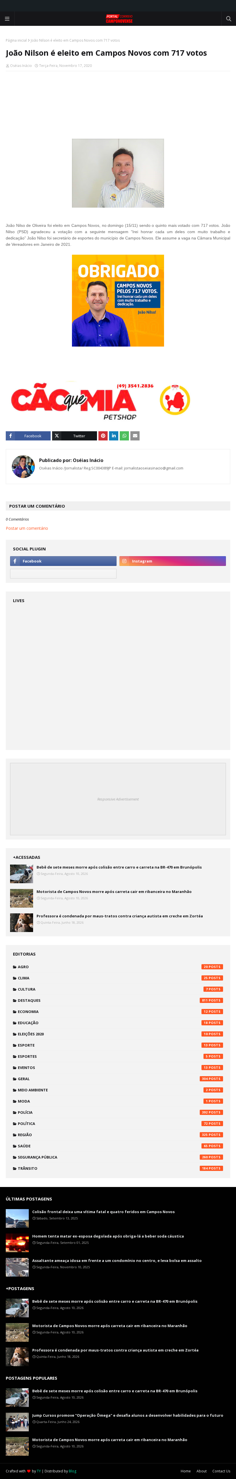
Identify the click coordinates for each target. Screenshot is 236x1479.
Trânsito (113, 1168)
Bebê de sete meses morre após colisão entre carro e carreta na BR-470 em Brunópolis (119, 867)
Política (113, 1123)
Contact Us (221, 1471)
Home (186, 1471)
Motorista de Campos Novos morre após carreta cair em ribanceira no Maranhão (114, 891)
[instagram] (172, 561)
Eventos (113, 1067)
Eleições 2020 (113, 1034)
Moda (113, 1101)
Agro (113, 966)
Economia (113, 1011)
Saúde (113, 1146)
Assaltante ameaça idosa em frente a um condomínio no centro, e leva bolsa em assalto (117, 1260)
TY (39, 1471)
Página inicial (16, 40)
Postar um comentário (27, 528)
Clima (113, 978)
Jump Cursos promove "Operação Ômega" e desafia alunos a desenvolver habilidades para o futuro (127, 1415)
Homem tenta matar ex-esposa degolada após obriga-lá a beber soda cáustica (108, 1236)
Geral (113, 1078)
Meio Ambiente (113, 1090)
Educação (113, 1022)
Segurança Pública (113, 1157)
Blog (72, 1471)
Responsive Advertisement (118, 799)
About (202, 1471)
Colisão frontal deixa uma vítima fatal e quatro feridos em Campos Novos (103, 1211)
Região (113, 1134)
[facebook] (63, 561)
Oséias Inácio (21, 65)
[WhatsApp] (63, 574)
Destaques (113, 1000)
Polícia (113, 1112)
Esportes (113, 1056)
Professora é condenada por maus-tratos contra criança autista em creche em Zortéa (120, 916)
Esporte (113, 1045)
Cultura (113, 989)
